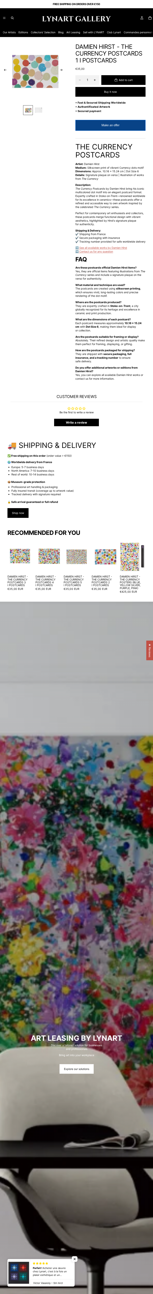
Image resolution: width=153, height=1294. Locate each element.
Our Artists (9, 32)
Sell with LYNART (93, 32)
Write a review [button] (76, 422)
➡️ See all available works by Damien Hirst (101, 247)
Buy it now (110, 91)
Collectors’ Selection (43, 32)
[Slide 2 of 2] (38, 110)
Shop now (18, 512)
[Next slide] (62, 70)
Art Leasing (73, 32)
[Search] (12, 18)
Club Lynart (114, 32)
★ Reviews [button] (149, 650)
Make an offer (110, 127)
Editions (23, 32)
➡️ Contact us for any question (94, 251)
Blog (61, 32)
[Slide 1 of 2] (28, 110)
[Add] (27, 567)
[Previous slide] (4, 70)
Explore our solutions (76, 1069)
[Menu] (4, 18)
